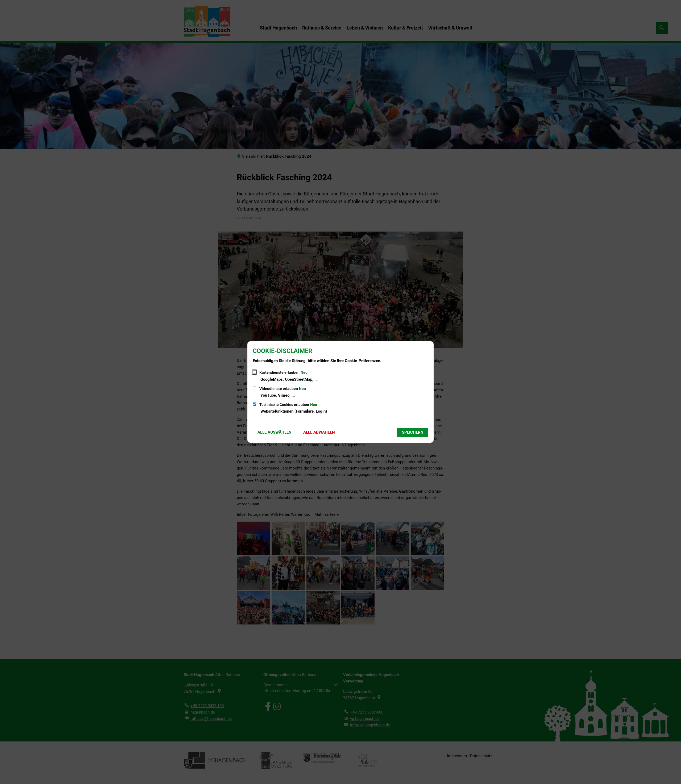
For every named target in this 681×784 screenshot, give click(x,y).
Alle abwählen (319, 432)
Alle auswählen (275, 432)
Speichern (412, 432)
